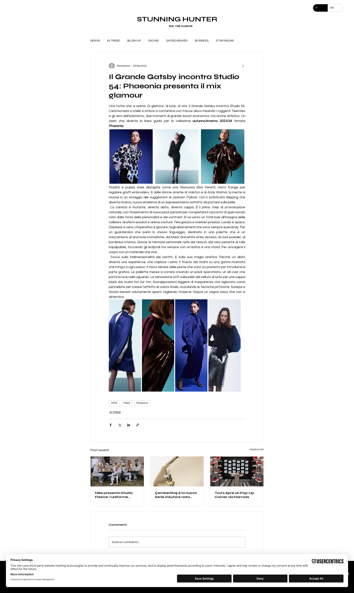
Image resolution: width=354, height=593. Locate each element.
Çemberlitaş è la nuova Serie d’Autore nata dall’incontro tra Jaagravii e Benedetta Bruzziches (176, 495)
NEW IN (95, 40)
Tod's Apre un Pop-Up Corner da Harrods (234, 495)
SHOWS (153, 40)
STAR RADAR (225, 40)
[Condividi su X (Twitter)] (119, 425)
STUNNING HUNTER (177, 19)
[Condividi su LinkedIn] (128, 425)
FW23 (126, 403)
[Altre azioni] (243, 66)
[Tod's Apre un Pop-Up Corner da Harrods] (236, 471)
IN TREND (113, 40)
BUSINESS (202, 40)
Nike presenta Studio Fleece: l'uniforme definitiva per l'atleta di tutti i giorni (115, 495)
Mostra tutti (257, 449)
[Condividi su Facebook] (110, 425)
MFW (114, 403)
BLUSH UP (134, 40)
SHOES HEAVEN (177, 40)
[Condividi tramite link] (137, 425)
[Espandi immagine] (125, 345)
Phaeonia (142, 403)
